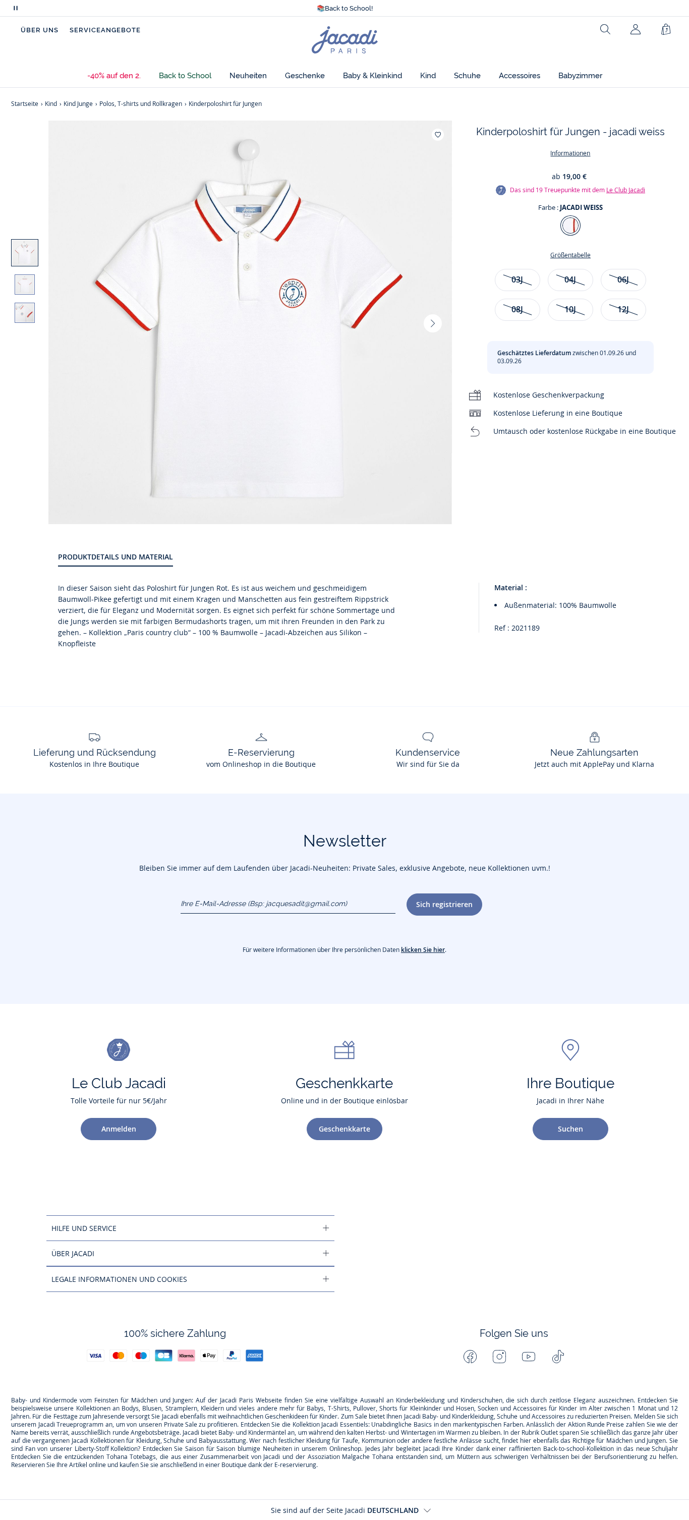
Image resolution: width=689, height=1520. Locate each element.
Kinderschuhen (481, 1400)
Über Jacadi (72, 1253)
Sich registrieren (444, 904)
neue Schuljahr (657, 1449)
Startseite (24, 103)
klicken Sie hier (423, 949)
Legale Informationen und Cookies (119, 1279)
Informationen (570, 153)
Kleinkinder (425, 1408)
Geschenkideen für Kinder (301, 1417)
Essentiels (354, 1425)
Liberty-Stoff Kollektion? (107, 1449)
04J (570, 279)
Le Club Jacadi (625, 190)
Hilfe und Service (84, 1228)
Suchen (570, 1129)
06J (623, 279)
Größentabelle (570, 255)
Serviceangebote (105, 30)
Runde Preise (605, 1425)
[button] (114, 76)
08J (517, 309)
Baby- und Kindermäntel (252, 1433)
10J (570, 309)
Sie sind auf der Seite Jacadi (345, 1510)
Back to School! (345, 8)
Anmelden (118, 1129)
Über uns (40, 30)
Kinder (568, 1408)
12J (623, 309)
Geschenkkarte (344, 1129)
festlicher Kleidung (304, 1441)
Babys (315, 1408)
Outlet (549, 1433)
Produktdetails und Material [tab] (115, 556)
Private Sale (180, 1425)
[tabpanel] (368, 616)
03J (517, 279)
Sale (361, 1417)
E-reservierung (295, 1465)
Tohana (117, 1457)
